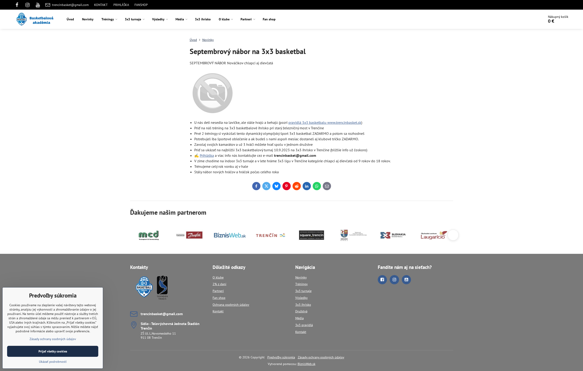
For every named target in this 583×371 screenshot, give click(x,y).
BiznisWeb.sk (306, 364)
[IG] (27, 5)
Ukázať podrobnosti (53, 362)
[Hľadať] (528, 19)
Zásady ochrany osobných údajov (321, 357)
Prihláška (207, 155)
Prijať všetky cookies (52, 351)
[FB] (18, 5)
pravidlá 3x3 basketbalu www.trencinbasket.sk (324, 122)
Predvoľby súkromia (281, 357)
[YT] (38, 5)
